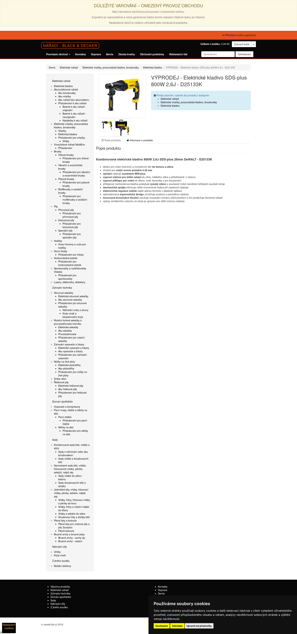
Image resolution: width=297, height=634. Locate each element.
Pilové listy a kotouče (65, 520)
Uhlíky (57, 552)
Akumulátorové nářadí (66, 89)
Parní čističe (65, 417)
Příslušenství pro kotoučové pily (72, 225)
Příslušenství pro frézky (71, 254)
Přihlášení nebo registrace (240, 35)
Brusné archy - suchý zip (71, 537)
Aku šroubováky (67, 93)
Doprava (96, 54)
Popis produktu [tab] (112, 140)
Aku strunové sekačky (70, 299)
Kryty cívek (60, 555)
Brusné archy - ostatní (70, 541)
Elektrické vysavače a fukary (73, 348)
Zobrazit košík (241, 44)
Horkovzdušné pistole (65, 258)
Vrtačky (62, 130)
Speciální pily (65, 230)
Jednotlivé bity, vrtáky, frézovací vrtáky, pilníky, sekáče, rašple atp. (71, 493)
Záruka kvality (126, 54)
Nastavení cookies (9, 626)
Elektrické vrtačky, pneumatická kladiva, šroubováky (110, 67)
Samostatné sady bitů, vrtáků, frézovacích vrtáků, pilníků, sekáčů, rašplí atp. (70, 469)
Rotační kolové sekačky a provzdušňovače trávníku (68, 322)
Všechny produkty (60, 586)
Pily (56, 206)
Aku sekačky (65, 330)
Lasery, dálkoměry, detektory (69, 282)
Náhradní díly (59, 546)
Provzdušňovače (67, 334)
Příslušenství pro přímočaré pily (72, 215)
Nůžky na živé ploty (64, 361)
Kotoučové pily (66, 220)
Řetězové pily (61, 382)
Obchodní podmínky (152, 54)
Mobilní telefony (62, 566)
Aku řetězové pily (67, 389)
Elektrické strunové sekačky (73, 296)
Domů (52, 67)
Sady (55, 439)
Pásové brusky (66, 179)
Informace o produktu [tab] (141, 140)
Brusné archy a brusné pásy (69, 534)
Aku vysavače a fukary (70, 351)
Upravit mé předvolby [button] (199, 625)
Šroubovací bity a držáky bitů (74, 517)
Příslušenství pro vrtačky (71, 137)
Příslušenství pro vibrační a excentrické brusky (76, 173)
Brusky (57, 151)
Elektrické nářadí (69, 67)
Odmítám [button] (177, 625)
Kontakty (80, 54)
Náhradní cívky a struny (75, 310)
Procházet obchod (57, 54)
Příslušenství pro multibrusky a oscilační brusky (75, 199)
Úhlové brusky (66, 155)
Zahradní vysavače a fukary (69, 344)
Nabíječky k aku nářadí (75, 120)
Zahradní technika (62, 287)
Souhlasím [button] (161, 625)
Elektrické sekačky (68, 327)
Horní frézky (60, 251)
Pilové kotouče (66, 531)
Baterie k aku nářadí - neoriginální (74, 115)
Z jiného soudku (61, 560)
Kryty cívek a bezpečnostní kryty (73, 315)
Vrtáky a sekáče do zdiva (71, 513)
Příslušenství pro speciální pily (72, 235)
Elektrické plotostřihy (69, 365)
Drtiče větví (60, 378)
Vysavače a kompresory (67, 406)
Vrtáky (66, 141)
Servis (109, 54)
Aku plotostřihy (66, 368)
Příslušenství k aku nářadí (72, 103)
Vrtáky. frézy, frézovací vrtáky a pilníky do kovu (74, 501)
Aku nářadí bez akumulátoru (73, 99)
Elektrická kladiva (152, 67)
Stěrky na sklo (66, 427)
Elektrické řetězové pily (70, 385)
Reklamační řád (178, 54)
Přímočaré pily (66, 210)
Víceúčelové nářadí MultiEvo (69, 144)
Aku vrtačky (64, 96)
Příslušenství (65, 148)
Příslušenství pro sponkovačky (67, 276)
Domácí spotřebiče (62, 401)
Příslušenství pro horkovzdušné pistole (69, 263)
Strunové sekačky (63, 292)
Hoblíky (58, 241)
